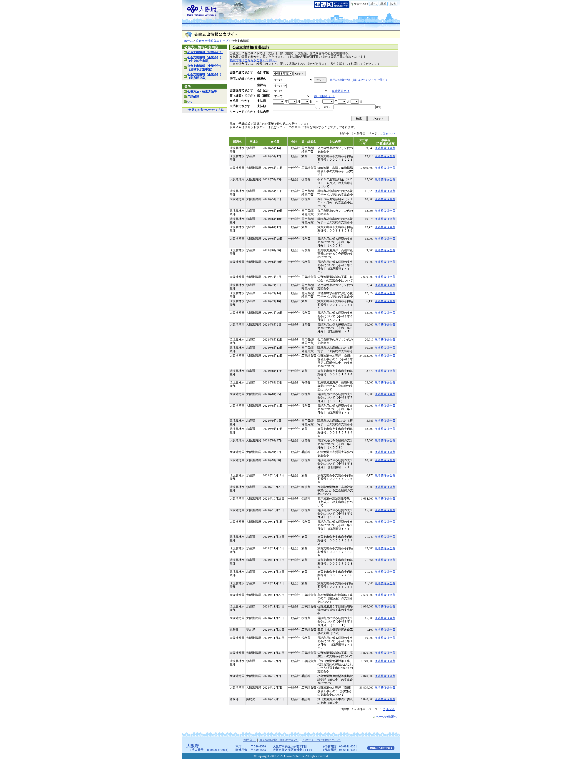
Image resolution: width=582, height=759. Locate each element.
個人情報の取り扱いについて (279, 740)
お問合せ (249, 740)
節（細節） (264, 95)
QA (189, 101)
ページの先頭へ (386, 716)
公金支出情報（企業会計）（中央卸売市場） (205, 59)
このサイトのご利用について (321, 740)
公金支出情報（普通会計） (205, 52)
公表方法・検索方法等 (202, 91)
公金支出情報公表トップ (212, 40)
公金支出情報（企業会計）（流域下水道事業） (205, 67)
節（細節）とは (324, 96)
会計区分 (263, 90)
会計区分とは (340, 91)
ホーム (188, 40)
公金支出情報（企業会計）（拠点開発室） (205, 76)
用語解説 (193, 96)
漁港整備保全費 (385, 148)
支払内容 (263, 111)
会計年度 (263, 72)
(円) (318, 107)
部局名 (261, 78)
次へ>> (390, 133)
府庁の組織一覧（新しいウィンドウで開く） (359, 80)
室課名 (261, 85)
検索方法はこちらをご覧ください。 (253, 60)
